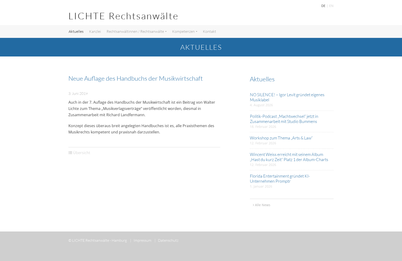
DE (323, 5)
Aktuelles (76, 31)
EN (331, 5)
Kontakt (209, 31)
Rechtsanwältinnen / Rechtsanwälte (136, 31)
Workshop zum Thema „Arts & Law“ (281, 137)
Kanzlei (95, 31)
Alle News (262, 205)
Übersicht (81, 152)
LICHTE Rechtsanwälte (123, 15)
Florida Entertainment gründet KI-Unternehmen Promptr (280, 178)
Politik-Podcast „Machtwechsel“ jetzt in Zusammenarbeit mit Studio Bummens (284, 119)
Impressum (140, 240)
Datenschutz (166, 240)
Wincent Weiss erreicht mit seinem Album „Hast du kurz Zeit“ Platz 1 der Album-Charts (289, 157)
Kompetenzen (183, 31)
